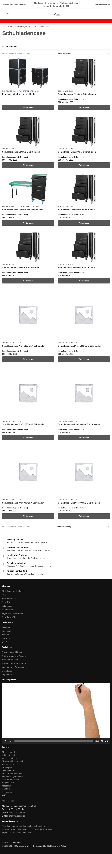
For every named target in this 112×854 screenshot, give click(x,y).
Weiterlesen (28, 107)
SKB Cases (34, 829)
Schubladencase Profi (12, 343)
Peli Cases (7, 792)
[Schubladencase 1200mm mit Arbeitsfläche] (28, 188)
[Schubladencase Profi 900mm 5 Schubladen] (84, 471)
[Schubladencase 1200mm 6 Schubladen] (28, 130)
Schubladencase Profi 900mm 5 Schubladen (79, 503)
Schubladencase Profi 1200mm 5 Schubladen (79, 346)
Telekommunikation (10, 779)
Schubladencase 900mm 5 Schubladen (20, 267)
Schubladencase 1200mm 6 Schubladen (21, 152)
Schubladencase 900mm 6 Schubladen (76, 267)
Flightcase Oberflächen (12, 613)
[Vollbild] (106, 741)
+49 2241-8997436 (18, 5)
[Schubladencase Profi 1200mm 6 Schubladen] (28, 393)
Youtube (5, 635)
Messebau (6, 786)
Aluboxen (31, 826)
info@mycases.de (17, 816)
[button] (56, 713)
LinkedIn (6, 638)
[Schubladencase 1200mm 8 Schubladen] (84, 130)
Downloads (7, 671)
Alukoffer (6, 826)
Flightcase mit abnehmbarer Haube (19, 94)
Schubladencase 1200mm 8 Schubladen (77, 152)
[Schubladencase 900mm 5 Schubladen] (28, 246)
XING (4, 642)
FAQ (4, 595)
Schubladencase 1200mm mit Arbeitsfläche (22, 209)
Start (4, 26)
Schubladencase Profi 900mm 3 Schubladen (79, 424)
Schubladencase (10, 91)
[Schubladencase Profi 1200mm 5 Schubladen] (84, 314)
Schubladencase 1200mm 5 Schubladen (77, 94)
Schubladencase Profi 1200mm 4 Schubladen (23, 346)
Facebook (6, 631)
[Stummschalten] (102, 741)
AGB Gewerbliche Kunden (14, 656)
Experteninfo (7, 609)
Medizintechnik (8, 752)
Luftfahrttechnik (9, 755)
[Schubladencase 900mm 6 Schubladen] (84, 246)
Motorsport (7, 767)
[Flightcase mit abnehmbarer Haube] (28, 72)
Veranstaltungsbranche (12, 776)
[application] (56, 713)
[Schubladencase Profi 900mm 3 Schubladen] (84, 393)
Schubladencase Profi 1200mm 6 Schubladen (23, 424)
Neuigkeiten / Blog (10, 617)
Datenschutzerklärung (12, 652)
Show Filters (11, 46)
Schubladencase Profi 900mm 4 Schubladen (23, 503)
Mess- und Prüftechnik (12, 773)
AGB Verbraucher (10, 659)
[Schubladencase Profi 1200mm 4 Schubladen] (28, 314)
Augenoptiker (8, 782)
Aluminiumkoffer (18, 826)
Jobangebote (8, 606)
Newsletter (7, 602)
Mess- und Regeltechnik (13, 761)
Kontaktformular (102, 5)
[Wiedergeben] (5, 741)
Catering (6, 789)
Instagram (6, 627)
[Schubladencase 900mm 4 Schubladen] (84, 188)
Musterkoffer (43, 826)
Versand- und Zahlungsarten (14, 667)
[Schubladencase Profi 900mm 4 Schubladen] (28, 471)
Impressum (7, 674)
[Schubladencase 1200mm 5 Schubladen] (84, 72)
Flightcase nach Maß (29, 91)
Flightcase (6, 832)
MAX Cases (46, 829)
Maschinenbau (8, 770)
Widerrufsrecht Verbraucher (14, 663)
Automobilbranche (10, 764)
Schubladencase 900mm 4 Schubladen (76, 209)
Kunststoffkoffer (9, 829)
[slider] (53, 741)
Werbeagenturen (9, 758)
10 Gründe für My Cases (13, 591)
